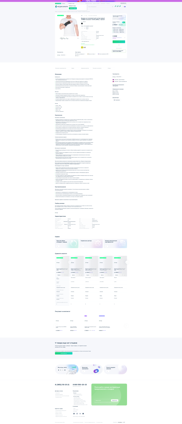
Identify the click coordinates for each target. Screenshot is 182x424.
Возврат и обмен (58, 413)
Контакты (75, 411)
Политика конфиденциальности (90, 422)
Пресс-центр (75, 409)
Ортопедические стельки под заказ (79, 400)
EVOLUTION (118, 76)
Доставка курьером (59, 394)
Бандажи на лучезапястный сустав (84, 11)
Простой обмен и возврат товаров (61, 241)
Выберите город (71, 3)
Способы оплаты (58, 397)
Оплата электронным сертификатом (111, 241)
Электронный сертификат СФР (79, 403)
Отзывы (109, 68)
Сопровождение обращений (60, 410)
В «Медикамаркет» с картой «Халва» (80, 401)
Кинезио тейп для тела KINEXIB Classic (61, 327)
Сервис (72, 68)
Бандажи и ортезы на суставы (72, 11)
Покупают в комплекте (97, 68)
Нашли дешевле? (119, 48)
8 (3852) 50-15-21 (62, 385)
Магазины (108, 3)
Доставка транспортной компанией (62, 395)
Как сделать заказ (77, 397)
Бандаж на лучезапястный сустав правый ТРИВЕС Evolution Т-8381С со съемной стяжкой (76, 269)
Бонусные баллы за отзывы (78, 399)
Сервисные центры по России (61, 416)
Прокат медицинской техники (79, 402)
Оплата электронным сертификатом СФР (80, 404)
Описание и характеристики (60, 68)
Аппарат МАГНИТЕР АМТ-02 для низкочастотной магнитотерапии (104, 327)
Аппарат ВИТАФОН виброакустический (73, 327)
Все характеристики (85, 41)
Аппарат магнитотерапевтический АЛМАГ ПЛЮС (90, 327)
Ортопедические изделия (62, 11)
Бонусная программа (77, 398)
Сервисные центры (86, 240)
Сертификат (83, 43)
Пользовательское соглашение (78, 422)
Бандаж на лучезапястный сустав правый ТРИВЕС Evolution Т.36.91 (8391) (62, 269)
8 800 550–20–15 (80, 385)
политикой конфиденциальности (113, 402)
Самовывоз (57, 392)
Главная (56, 11)
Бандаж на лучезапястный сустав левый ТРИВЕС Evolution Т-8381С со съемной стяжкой (105, 269)
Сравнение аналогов (85, 68)
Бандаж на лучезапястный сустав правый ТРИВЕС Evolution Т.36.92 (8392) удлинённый (90, 269)
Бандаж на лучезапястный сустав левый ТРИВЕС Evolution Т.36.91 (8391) (119, 269)
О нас (74, 408)
